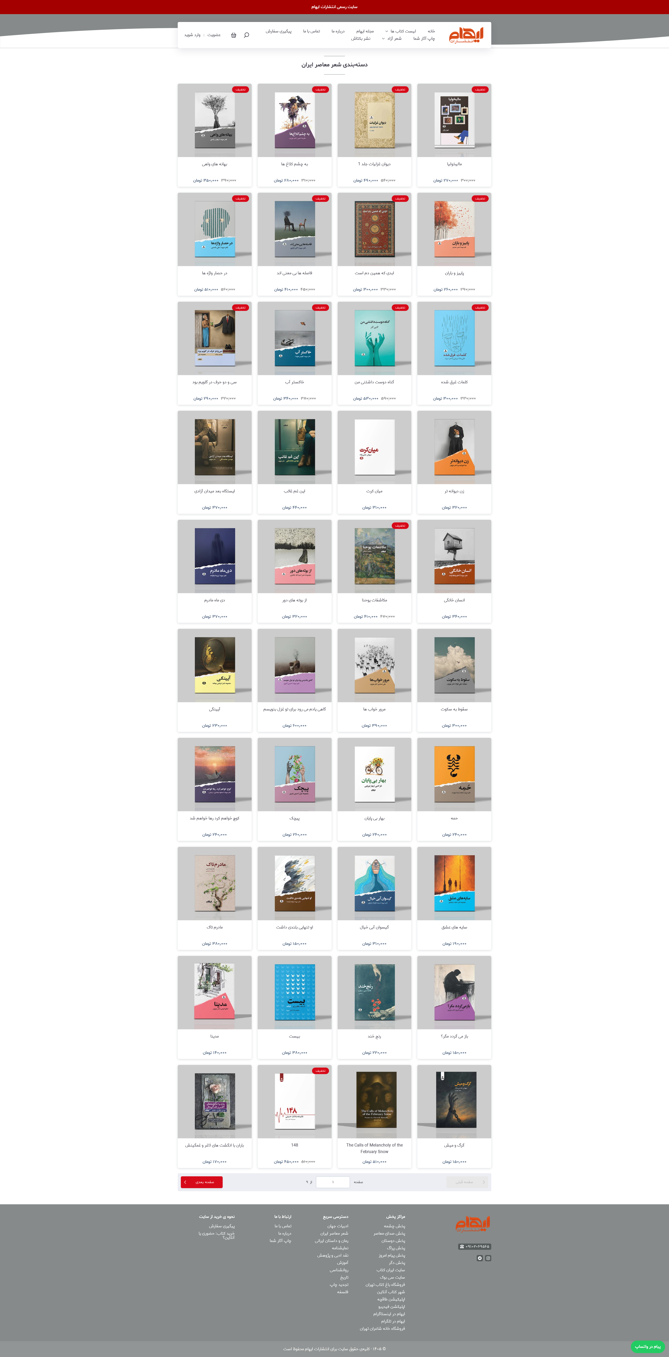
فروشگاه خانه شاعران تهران (382, 1328)
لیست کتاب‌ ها (403, 31)
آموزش (342, 1262)
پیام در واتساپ (648, 1346)
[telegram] (480, 1258)
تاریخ (344, 1277)
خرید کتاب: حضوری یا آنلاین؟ (217, 1235)
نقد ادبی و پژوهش (332, 1255)
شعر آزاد (394, 39)
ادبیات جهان (337, 1226)
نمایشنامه (340, 1248)
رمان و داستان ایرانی (331, 1240)
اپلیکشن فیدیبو (391, 1306)
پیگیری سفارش (278, 31)
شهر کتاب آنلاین (391, 1292)
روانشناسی (339, 1270)
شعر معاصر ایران (334, 1233)
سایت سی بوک (392, 1277)
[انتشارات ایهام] (466, 35)
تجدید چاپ (339, 1284)
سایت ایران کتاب (391, 1270)
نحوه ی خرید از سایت (217, 1216)
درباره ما (338, 31)
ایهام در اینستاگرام (389, 1314)
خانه (431, 31)
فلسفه (342, 1292)
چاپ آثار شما (424, 39)
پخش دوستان (393, 1240)
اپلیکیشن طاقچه (391, 1299)
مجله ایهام (365, 31)
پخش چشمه (394, 1226)
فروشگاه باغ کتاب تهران (385, 1284)
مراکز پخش (395, 1216)
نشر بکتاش (360, 39)
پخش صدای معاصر (389, 1233)
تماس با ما (311, 31)
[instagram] (488, 1258)
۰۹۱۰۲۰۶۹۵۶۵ (477, 1247)
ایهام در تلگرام (393, 1321)
